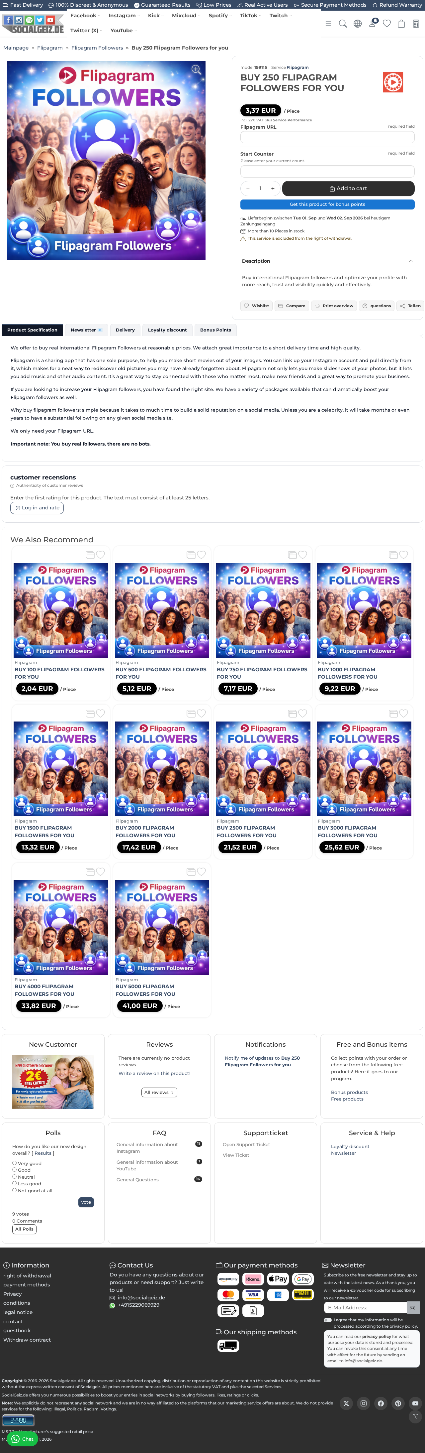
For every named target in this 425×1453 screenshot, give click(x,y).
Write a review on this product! (155, 1073)
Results (43, 1153)
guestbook (17, 1330)
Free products (347, 1099)
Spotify (218, 15)
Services (273, 1386)
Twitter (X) (84, 30)
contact (13, 1321)
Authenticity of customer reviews (49, 485)
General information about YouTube (158, 1165)
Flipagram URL (258, 127)
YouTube (122, 30)
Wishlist (260, 305)
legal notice (18, 1312)
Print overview (338, 305)
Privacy (12, 1294)
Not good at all (34, 1190)
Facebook (83, 15)
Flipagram (298, 67)
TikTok (248, 15)
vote (86, 1202)
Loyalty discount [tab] (167, 329)
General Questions (158, 1179)
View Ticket (236, 1155)
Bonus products (349, 1092)
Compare (295, 305)
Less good (29, 1183)
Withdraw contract (27, 1340)
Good (24, 1170)
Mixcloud (184, 15)
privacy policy (377, 1336)
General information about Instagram (158, 1147)
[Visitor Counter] (18, 1419)
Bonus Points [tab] (215, 329)
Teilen (414, 305)
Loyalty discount (350, 1146)
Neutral (26, 1177)
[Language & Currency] (358, 24)
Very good (29, 1163)
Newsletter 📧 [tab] (87, 329)
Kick (154, 15)
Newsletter (343, 1153)
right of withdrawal (27, 1275)
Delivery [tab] (125, 329)
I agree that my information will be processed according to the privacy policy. (376, 1322)
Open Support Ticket (246, 1144)
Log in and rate (40, 507)
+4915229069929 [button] (138, 1305)
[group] (106, 160)
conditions (16, 1303)
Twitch (279, 15)
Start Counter (257, 154)
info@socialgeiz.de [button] (141, 1297)
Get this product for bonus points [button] (327, 204)
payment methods (26, 1284)
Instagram (122, 15)
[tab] (32, 330)
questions (381, 305)
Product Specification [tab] (32, 329)
